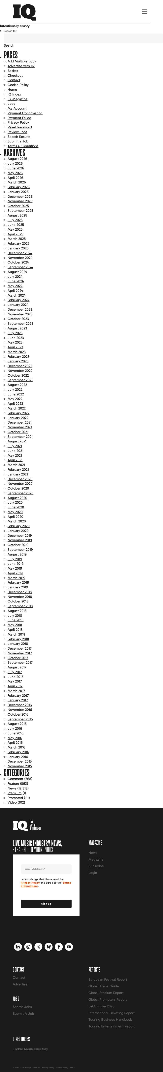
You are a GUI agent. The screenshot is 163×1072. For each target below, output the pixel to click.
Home (12, 89)
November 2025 (20, 201)
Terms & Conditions (23, 146)
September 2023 (20, 323)
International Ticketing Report (111, 1013)
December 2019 (20, 535)
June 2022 (16, 394)
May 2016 (15, 738)
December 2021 (20, 422)
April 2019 (15, 573)
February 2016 (18, 752)
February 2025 (18, 243)
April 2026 (15, 178)
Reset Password (20, 127)
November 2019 (20, 540)
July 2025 (15, 220)
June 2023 (16, 338)
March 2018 (16, 634)
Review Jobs (17, 132)
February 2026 (19, 187)
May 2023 (15, 342)
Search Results (19, 137)
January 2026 (18, 192)
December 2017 (20, 648)
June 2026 (16, 168)
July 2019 (15, 559)
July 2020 (15, 502)
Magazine (96, 859)
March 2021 (16, 465)
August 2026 (17, 159)
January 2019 (18, 587)
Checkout (15, 75)
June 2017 (15, 677)
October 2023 (18, 319)
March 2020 (17, 521)
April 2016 (15, 742)
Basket (13, 71)
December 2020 (20, 479)
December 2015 (20, 761)
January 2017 (18, 700)
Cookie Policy (18, 85)
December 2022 (20, 366)
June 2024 (16, 281)
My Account (17, 108)
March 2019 (16, 578)
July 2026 (15, 163)
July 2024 (15, 276)
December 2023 (20, 309)
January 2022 (18, 418)
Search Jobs (22, 1007)
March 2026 (17, 182)
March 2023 (17, 352)
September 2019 (20, 549)
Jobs (11, 103)
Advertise (20, 984)
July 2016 (15, 728)
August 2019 (17, 554)
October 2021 (18, 432)
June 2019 (15, 563)
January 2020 (18, 531)
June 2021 (15, 451)
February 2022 (18, 413)
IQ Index (14, 94)
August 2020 (17, 498)
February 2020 (19, 526)
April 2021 (15, 460)
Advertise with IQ (21, 66)
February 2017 (18, 695)
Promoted (15, 798)
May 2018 (15, 625)
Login (92, 873)
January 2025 (18, 248)
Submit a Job (18, 141)
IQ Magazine (17, 99)
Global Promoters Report (107, 999)
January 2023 (18, 361)
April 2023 (15, 347)
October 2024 (18, 262)
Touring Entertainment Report (111, 1026)
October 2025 (18, 206)
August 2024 (17, 272)
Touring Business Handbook (110, 1019)
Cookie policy (62, 1067)
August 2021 (17, 441)
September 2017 (20, 662)
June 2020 (16, 507)
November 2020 (20, 483)
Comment (15, 779)
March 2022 (17, 408)
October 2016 (18, 714)
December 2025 (20, 196)
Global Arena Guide (103, 986)
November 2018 (20, 597)
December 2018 (20, 592)
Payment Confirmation (25, 113)
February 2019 (18, 582)
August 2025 (17, 215)
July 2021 (15, 446)
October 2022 (18, 375)
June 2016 (15, 733)
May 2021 (15, 455)
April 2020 (15, 517)
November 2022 (20, 370)
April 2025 (15, 234)
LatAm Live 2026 (101, 1006)
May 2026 (15, 173)
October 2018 (18, 601)
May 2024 (15, 286)
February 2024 (18, 300)
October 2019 (18, 545)
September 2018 (20, 606)
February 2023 (18, 356)
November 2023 (20, 314)
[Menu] (144, 12)
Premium (14, 793)
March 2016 (16, 747)
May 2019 (15, 568)
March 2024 (17, 295)
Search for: (10, 31)
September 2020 (20, 493)
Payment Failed (19, 118)
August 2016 (17, 724)
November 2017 (20, 653)
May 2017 (15, 681)
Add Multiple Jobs (22, 61)
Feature (13, 783)
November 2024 (20, 258)
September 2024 (20, 267)
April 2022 (15, 403)
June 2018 (15, 620)
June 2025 (16, 224)
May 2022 (15, 399)
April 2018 (15, 629)
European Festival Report (107, 979)
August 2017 (17, 667)
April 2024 (15, 290)
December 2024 (20, 253)
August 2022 (17, 385)
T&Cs (72, 1067)
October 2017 (18, 658)
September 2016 (20, 719)
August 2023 (17, 328)
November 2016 (20, 709)
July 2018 (15, 615)
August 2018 (17, 611)
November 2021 (20, 427)
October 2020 (18, 488)
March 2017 (16, 691)
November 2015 (20, 766)
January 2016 (18, 757)
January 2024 (18, 305)
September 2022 (20, 380)
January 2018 (18, 643)
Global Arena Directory (30, 1049)
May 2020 (15, 512)
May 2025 (15, 229)
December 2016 (20, 705)
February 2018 (18, 639)
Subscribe (96, 866)
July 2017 (15, 672)
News (12, 788)
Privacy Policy (18, 122)
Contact (14, 80)
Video (12, 802)
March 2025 (17, 239)
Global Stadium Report (105, 993)
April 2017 (15, 686)
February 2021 (18, 469)
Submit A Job (23, 1013)
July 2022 (15, 389)
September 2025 (20, 210)
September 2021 (20, 436)
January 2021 (18, 474)
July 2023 (15, 333)
